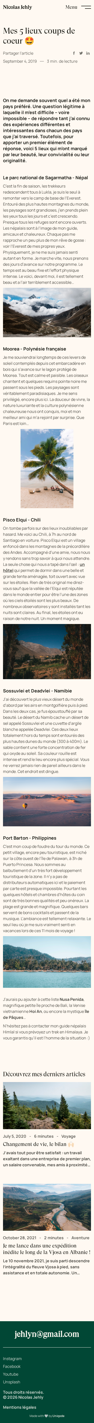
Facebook (12, 1366)
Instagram (12, 1358)
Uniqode (58, 1416)
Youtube (10, 1374)
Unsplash (11, 1382)
